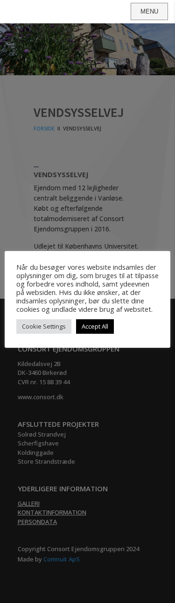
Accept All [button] (95, 326)
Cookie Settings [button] (44, 326)
